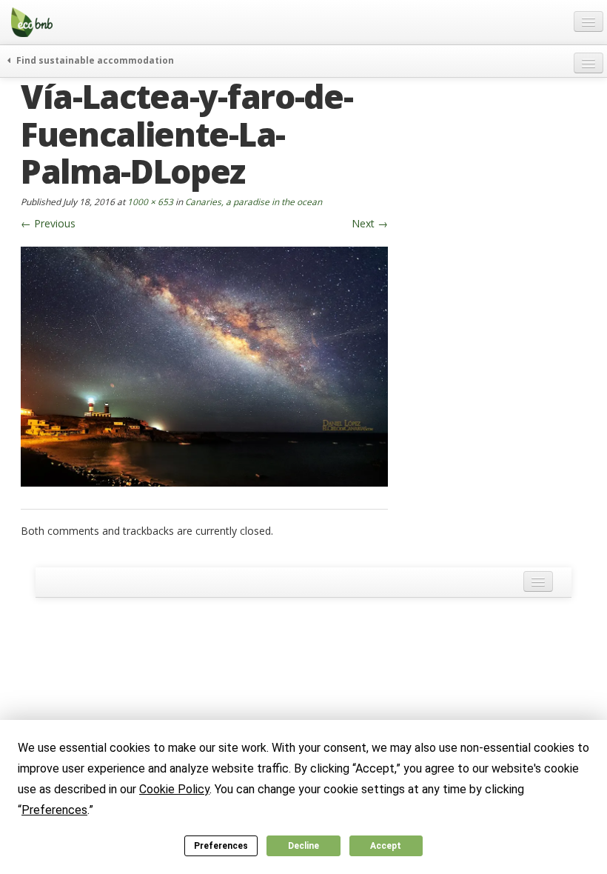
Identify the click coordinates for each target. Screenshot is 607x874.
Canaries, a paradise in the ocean (253, 201)
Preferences (221, 846)
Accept (385, 846)
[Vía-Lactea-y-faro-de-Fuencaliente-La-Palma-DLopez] (204, 365)
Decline (303, 846)
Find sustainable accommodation (94, 60)
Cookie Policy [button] (174, 789)
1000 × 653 (150, 201)
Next (370, 223)
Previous (48, 223)
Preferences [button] (54, 810)
